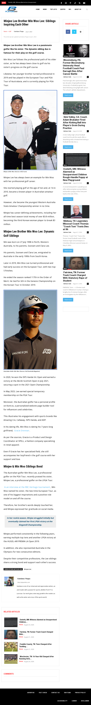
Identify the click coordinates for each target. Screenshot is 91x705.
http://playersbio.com (23, 582)
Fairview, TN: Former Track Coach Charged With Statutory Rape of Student (75, 276)
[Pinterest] (70, 3)
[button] (86, 9)
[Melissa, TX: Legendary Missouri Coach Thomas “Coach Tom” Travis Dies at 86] (76, 211)
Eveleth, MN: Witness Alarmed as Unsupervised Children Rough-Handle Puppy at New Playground (75, 174)
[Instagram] (66, 3)
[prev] (46, 3)
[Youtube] (84, 3)
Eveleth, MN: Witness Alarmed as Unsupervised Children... (38, 621)
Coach (65, 217)
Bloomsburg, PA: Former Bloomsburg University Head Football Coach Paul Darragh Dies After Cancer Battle (73, 67)
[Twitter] (80, 3)
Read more (68, 95)
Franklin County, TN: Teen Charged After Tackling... (35, 645)
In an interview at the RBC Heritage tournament (27, 487)
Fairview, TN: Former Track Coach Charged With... (36, 633)
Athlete (66, 56)
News (5, 31)
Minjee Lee (27, 569)
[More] (80, 31)
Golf (10, 31)
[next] (50, 3)
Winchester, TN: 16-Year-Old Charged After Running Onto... (36, 657)
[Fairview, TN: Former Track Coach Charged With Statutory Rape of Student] (10, 634)
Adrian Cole (67, 77)
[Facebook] (61, 3)
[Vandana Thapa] (9, 587)
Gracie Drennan (21, 430)
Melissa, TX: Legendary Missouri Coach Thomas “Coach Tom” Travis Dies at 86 (76, 225)
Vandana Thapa (19, 31)
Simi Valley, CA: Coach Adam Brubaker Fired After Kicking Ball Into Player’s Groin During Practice (75, 122)
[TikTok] (75, 3)
